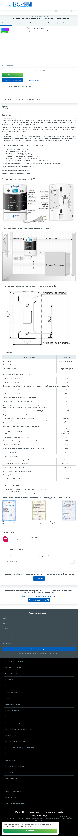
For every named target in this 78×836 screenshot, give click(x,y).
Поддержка (9, 680)
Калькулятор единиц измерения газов (18, 729)
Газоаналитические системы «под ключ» (19, 717)
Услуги (7, 698)
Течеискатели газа (11, 785)
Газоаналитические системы (15, 741)
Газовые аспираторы (12, 754)
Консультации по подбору (14, 723)
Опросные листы (11, 692)
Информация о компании (14, 661)
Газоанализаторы (11, 735)
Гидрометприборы (11, 779)
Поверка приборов (12, 710)
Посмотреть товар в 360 (12, 80)
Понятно (30, 831)
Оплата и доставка (11, 673)
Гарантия (8, 686)
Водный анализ (10, 760)
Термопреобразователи (13, 791)
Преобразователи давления (15, 803)
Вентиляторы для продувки (14, 766)
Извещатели (9, 772)
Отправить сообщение (39, 649)
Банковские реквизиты (13, 667)
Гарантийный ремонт (12, 704)
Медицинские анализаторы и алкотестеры (20, 748)
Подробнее (39, 578)
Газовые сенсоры (11, 797)
